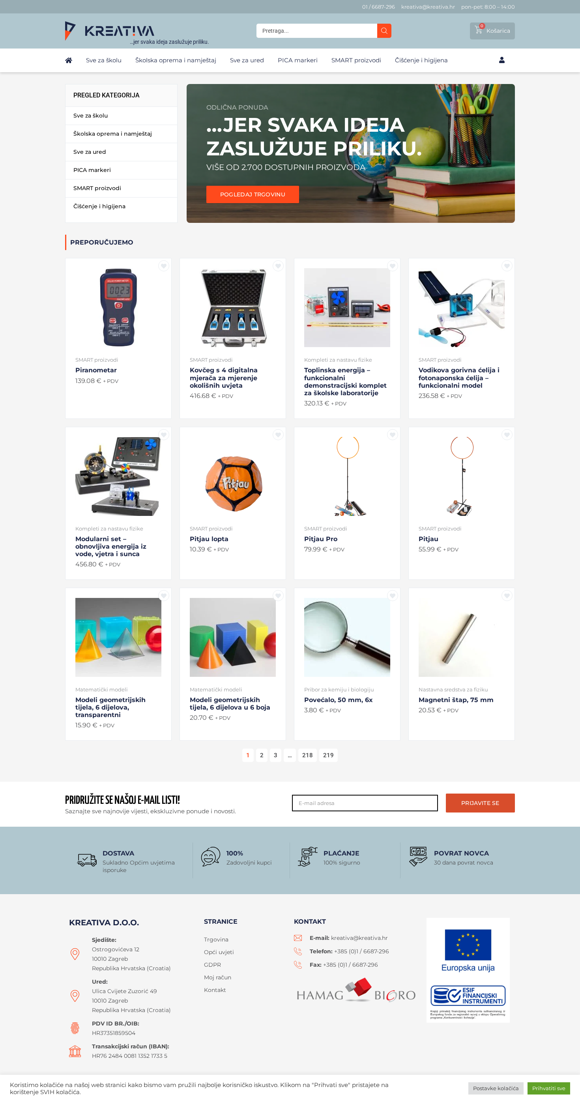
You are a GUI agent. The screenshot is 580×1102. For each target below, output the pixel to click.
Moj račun (217, 977)
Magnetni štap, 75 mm (456, 700)
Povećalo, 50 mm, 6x (338, 700)
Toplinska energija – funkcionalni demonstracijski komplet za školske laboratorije (345, 381)
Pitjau (428, 539)
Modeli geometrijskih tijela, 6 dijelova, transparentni (110, 707)
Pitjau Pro (320, 539)
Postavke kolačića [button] (496, 1088)
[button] (121, 115)
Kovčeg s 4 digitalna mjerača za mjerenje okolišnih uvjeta (224, 377)
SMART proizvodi (96, 360)
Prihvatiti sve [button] (548, 1088)
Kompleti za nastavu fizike (338, 360)
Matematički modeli (101, 689)
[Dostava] (87, 860)
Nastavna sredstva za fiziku (453, 689)
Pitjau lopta (209, 539)
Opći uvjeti (219, 952)
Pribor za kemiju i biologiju (339, 689)
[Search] (384, 31)
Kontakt (215, 990)
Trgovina (216, 939)
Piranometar (96, 370)
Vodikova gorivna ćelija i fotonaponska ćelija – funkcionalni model (459, 377)
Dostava (118, 853)
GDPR (212, 964)
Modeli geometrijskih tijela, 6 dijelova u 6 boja (230, 703)
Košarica (498, 30)
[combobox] (316, 31)
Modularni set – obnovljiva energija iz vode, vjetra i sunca (110, 546)
